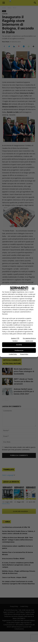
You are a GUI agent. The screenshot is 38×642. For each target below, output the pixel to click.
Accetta (19, 345)
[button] (33, 289)
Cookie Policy (13, 354)
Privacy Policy (24, 354)
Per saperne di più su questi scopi (29, 339)
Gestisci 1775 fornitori (15, 339)
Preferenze (19, 350)
